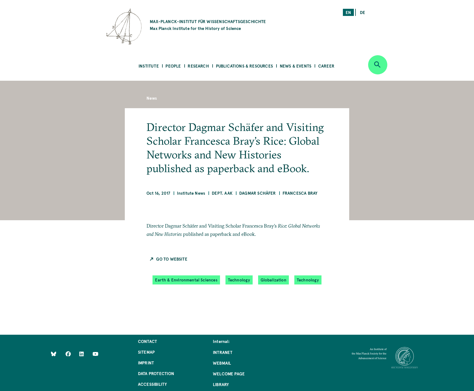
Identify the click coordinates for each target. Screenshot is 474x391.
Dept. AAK (222, 193)
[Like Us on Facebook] (69, 354)
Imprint (146, 362)
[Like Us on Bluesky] (53, 354)
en (348, 12)
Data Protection (156, 373)
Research (198, 66)
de (362, 12)
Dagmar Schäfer (257, 193)
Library (221, 384)
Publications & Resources (244, 66)
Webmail (222, 363)
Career (326, 66)
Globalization (273, 279)
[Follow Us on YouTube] (95, 354)
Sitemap (146, 352)
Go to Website (171, 259)
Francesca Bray (300, 193)
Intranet (222, 352)
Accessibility (152, 384)
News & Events (295, 66)
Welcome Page (229, 373)
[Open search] (377, 64)
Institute (149, 66)
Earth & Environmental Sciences (186, 279)
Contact (147, 341)
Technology (239, 279)
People (173, 66)
